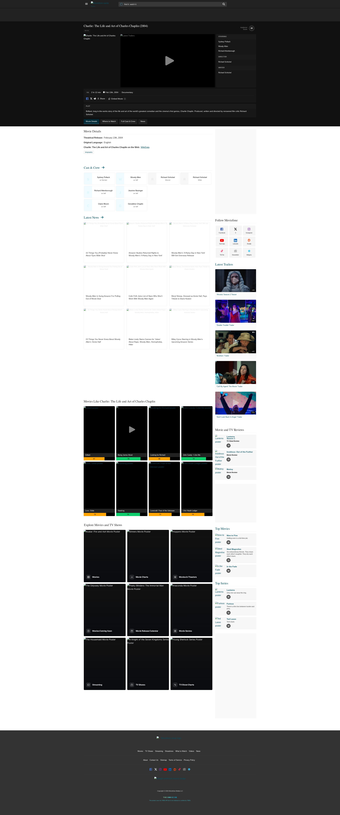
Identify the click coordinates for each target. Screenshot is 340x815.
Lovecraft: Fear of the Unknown (162, 511)
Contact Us (154, 760)
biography (88, 152)
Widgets (249, 255)
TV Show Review (233, 441)
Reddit (95, 98)
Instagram (249, 233)
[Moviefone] (101, 4)
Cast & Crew (92, 167)
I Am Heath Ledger (190, 511)
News (198, 751)
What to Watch (181, 751)
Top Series (221, 583)
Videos (191, 751)
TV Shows (149, 751)
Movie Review (232, 455)
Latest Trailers (224, 264)
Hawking (121, 511)
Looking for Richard (157, 455)
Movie (87, 30)
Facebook (87, 98)
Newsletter (235, 255)
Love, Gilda (89, 511)
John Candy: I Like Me (191, 455)
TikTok (222, 255)
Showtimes (169, 751)
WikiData (145, 147)
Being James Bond (125, 455)
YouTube (222, 244)
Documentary (127, 92)
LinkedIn (235, 244)
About (145, 760)
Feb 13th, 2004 (111, 92)
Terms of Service (175, 760)
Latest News (91, 217)
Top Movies (222, 528)
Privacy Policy (189, 760)
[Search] (224, 4)
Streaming (159, 751)
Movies (140, 751)
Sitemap (163, 760)
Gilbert (87, 455)
